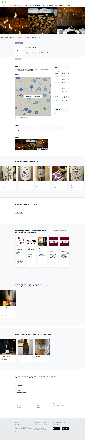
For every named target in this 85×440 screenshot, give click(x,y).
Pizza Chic (18, 58)
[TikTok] (16, 431)
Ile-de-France (20, 37)
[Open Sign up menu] (74, 2)
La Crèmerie (56, 396)
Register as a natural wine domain (41, 427)
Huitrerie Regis (19, 407)
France (14, 37)
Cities (15, 5)
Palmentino (22, 183)
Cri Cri (21, 356)
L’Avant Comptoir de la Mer (40, 399)
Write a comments (31, 58)
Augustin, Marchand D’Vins (20, 249)
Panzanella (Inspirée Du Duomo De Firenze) (8, 308)
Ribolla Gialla (40, 183)
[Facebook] (18, 431)
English (77, 1)
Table (38, 356)
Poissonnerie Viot (20, 401)
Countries (10, 5)
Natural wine (57, 1)
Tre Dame (73, 183)
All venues (21, 5)
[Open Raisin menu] (64, 2)
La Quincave (19, 405)
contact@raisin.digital (39, 429)
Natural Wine (56, 424)
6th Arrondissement (32, 37)
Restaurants (37, 5)
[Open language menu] (79, 2)
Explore (50, 1)
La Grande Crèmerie (57, 399)
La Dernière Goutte (64, 248)
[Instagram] (15, 431)
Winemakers (28, 5)
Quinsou (30, 248)
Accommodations (60, 5)
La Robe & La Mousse (39, 403)
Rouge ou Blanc (19, 403)
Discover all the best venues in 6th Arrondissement (42, 272)
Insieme (5, 183)
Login (82, 1)
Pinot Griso (58, 183)
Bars (44, 5)
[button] (42, 33)
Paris (26, 37)
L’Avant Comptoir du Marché (59, 405)
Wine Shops (51, 5)
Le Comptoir (56, 401)
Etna (55, 403)
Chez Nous (37, 401)
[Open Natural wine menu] (60, 2)
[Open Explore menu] (52, 2)
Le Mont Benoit (6, 356)
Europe (10, 37)
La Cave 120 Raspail (39, 396)
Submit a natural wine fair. (39, 428)
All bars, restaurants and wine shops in (59, 231)
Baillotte (41, 248)
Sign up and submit (70, 1)
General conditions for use (41, 431)
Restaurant (19, 43)
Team (35, 431)
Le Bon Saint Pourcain (39, 398)
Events (69, 5)
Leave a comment (19, 212)
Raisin (2, 37)
